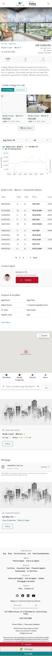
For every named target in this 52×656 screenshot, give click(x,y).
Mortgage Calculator (26, 581)
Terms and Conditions (32, 624)
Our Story (11, 568)
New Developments (41, 553)
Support (26, 586)
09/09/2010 (5, 249)
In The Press (32, 571)
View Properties (9, 520)
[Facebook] (23, 595)
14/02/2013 (5, 231)
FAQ (20, 588)
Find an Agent (18, 561)
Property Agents (38, 568)
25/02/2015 (5, 219)
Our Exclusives (20, 553)
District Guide (23, 520)
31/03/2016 (5, 210)
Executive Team (23, 568)
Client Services (26, 551)
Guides (41, 578)
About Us (26, 565)
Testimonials (20, 571)
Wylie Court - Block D (12, 115)
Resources (26, 575)
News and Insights (15, 578)
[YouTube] (33, 595)
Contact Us (29, 588)
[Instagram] (17, 595)
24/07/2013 (5, 224)
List (29, 553)
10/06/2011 (5, 240)
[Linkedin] (28, 595)
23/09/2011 (5, 235)
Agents (26, 558)
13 (48, 38)
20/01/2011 (5, 244)
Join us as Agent (32, 561)
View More (27, 128)
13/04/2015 (5, 215)
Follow (7, 443)
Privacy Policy (17, 624)
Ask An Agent (30, 578)
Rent (10, 553)
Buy (4, 553)
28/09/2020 (5, 204)
